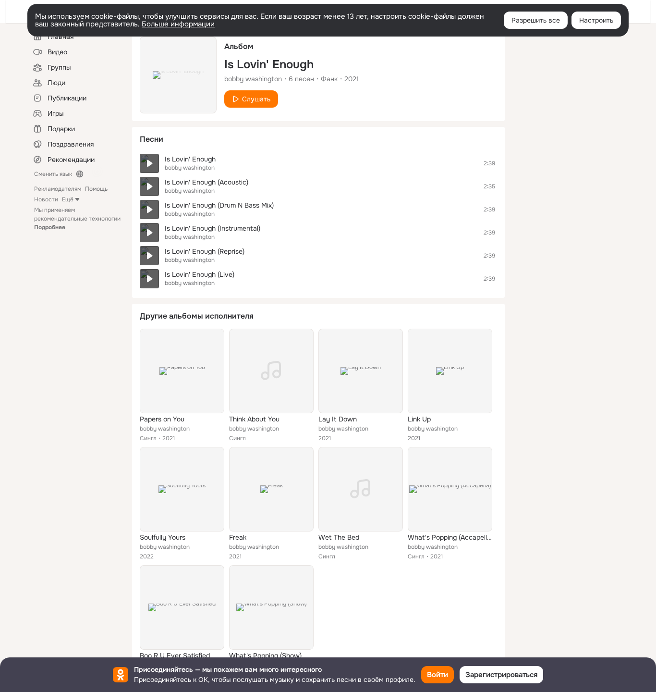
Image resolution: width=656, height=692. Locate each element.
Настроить (596, 20)
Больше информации (178, 24)
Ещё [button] (67, 199)
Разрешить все (535, 20)
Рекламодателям (57, 189)
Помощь (96, 189)
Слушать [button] (256, 99)
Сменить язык (53, 174)
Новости (46, 199)
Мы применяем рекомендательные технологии (77, 218)
